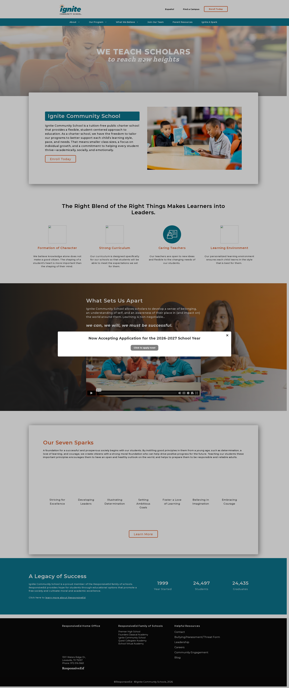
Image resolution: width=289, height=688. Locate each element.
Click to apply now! (144, 347)
